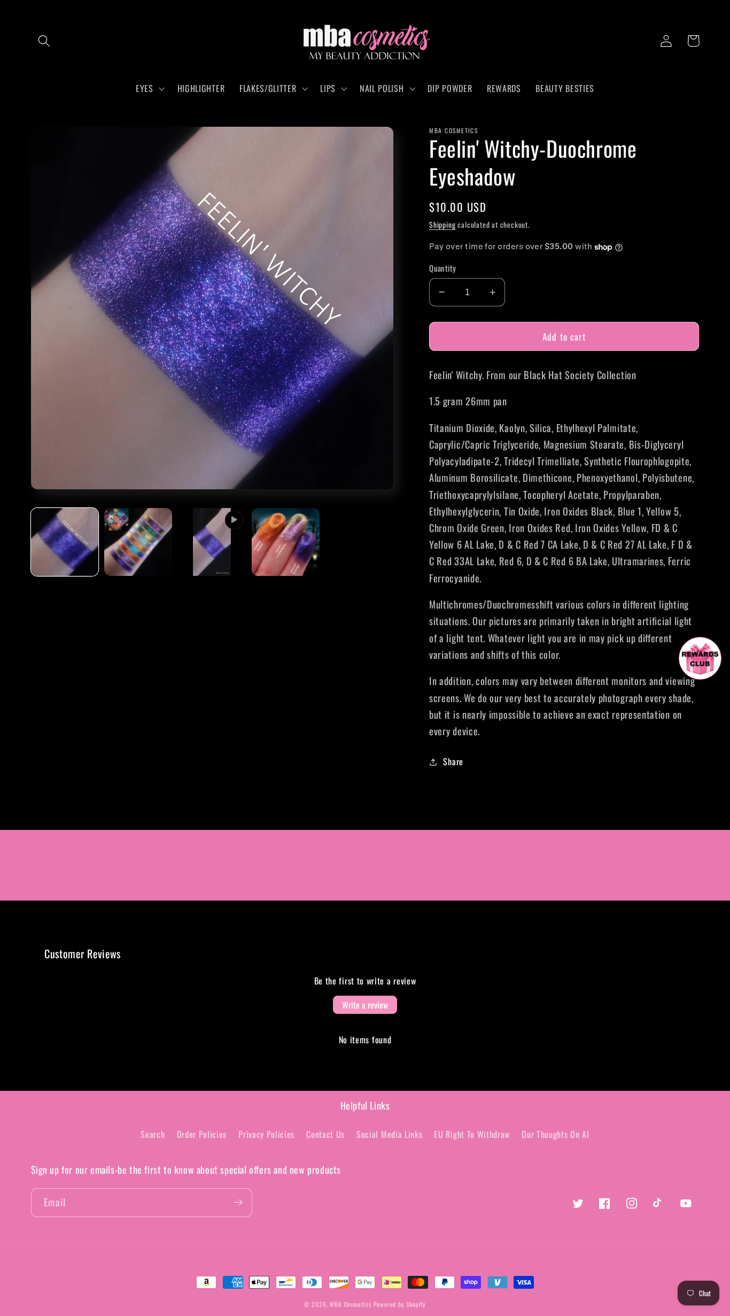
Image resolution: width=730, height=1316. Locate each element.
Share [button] (453, 761)
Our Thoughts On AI (555, 1134)
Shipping (442, 224)
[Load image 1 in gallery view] (64, 541)
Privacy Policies (266, 1134)
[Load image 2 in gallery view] (138, 541)
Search (153, 1134)
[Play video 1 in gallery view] (211, 541)
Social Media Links (389, 1134)
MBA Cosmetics (351, 1304)
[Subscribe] (238, 1202)
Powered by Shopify (400, 1304)
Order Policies (202, 1134)
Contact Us (325, 1134)
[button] (44, 41)
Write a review (365, 1004)
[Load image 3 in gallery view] (285, 541)
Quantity (442, 268)
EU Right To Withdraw (472, 1134)
